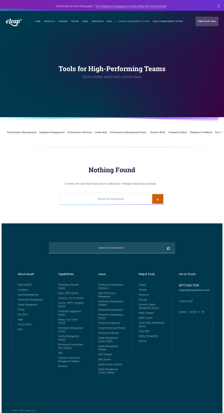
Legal (20, 319)
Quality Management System (168, 21)
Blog (109, 21)
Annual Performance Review (111, 328)
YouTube (193, 312)
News (20, 329)
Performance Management (30, 299)
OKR (60, 353)
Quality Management (27, 304)
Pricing (75, 21)
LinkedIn (183, 312)
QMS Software (105, 354)
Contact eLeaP (186, 301)
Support (142, 284)
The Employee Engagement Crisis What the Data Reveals (130, 6)
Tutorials (143, 289)
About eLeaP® (25, 284)
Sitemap (142, 341)
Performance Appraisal (109, 323)
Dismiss (218, 6)
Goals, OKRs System (68, 293)
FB (202, 312)
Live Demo (23, 314)
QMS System (104, 359)
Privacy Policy (24, 324)
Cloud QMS (144, 331)
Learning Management (28, 294)
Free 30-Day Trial (207, 21)
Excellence (23, 289)
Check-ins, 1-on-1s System (71, 298)
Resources (97, 21)
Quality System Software (110, 364)
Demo (85, 21)
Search (157, 199)
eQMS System (146, 317)
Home (38, 21)
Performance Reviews (108, 333)
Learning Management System (133, 21)
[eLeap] (14, 22)
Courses (62, 21)
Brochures (63, 366)
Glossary (143, 299)
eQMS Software (146, 313)
